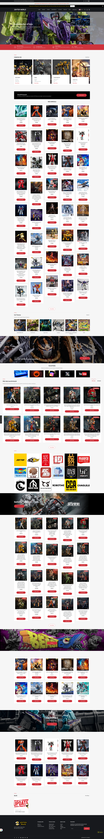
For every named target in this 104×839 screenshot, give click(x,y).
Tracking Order (62, 827)
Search (61, 824)
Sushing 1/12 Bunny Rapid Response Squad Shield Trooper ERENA (67, 294)
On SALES (19, 31)
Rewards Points (51, 828)
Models (35, 77)
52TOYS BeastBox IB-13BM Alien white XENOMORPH (67, 144)
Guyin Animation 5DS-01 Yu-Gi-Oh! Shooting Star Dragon (21, 119)
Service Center (52, 821)
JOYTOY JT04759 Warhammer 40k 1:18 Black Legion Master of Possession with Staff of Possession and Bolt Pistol (92, 435)
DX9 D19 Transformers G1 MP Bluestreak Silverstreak (83, 143)
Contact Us (39, 825)
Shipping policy (51, 824)
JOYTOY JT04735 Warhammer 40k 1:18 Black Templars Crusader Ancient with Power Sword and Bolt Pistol (52, 584)
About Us (39, 824)
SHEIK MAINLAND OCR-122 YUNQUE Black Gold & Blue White (83, 193)
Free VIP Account (22, 94)
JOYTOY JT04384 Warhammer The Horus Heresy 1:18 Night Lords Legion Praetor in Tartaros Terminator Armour (67, 614)
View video (85, 358)
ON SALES (99, 380)
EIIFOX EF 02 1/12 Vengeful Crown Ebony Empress (52, 216)
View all (87, 314)
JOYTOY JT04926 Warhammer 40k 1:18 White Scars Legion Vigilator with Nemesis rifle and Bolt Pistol (72, 406)
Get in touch (81, 95)
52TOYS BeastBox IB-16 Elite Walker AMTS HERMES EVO (36, 271)
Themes (48, 9)
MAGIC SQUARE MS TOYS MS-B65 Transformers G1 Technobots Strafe (52, 167)
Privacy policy (51, 827)
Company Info (40, 821)
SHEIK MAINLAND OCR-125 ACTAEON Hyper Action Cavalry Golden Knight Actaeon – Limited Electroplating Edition (21, 246)
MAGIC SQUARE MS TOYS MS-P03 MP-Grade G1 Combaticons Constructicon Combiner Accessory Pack (21, 273)
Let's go (52, 643)
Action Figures (17, 77)
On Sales (60, 9)
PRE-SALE (65, 9)
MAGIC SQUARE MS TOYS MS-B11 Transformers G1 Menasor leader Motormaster (36, 754)
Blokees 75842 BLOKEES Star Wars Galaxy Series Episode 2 (67, 193)
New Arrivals (54, 9)
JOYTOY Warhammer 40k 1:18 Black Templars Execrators (52, 558)
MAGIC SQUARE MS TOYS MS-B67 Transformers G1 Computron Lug (36, 119)
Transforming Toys (57, 77)
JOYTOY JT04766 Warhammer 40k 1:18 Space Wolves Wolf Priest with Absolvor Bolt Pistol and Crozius (72, 435)
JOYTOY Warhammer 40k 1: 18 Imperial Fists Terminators (67, 244)
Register (61, 826)
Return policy (51, 825)
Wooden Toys (75, 79)
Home (39, 9)
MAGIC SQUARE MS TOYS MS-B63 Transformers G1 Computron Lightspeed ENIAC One (21, 779)
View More (87, 57)
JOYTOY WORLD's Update (20, 811)
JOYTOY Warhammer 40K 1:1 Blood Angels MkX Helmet (83, 532)
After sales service (52, 826)
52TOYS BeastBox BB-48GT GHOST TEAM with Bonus (67, 218)
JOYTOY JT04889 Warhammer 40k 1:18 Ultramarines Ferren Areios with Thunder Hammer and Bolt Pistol (32, 435)
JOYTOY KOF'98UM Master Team (12, 404)
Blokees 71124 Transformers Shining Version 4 (83, 268)
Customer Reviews (41, 826)
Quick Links (62, 821)
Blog (70, 9)
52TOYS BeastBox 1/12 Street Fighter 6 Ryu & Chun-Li (83, 168)
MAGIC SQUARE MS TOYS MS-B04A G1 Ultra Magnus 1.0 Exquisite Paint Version (36, 779)
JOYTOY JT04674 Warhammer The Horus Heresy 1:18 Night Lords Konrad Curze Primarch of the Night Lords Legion (83, 585)
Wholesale (75, 9)
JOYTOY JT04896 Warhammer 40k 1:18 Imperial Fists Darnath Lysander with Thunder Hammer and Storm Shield (12, 435)
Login (61, 825)
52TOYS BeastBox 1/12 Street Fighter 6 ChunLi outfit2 (67, 119)
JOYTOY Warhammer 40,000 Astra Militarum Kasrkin (36, 532)
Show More (17, 83)
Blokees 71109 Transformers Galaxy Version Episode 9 (67, 269)
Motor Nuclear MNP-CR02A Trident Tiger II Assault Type (36, 171)
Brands (43, 9)
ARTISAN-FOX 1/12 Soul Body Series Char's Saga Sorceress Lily (83, 218)
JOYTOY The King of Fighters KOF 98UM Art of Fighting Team (52, 610)
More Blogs (87, 795)
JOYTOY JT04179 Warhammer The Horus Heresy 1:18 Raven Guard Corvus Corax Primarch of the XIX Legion (36, 197)
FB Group (72, 6)
